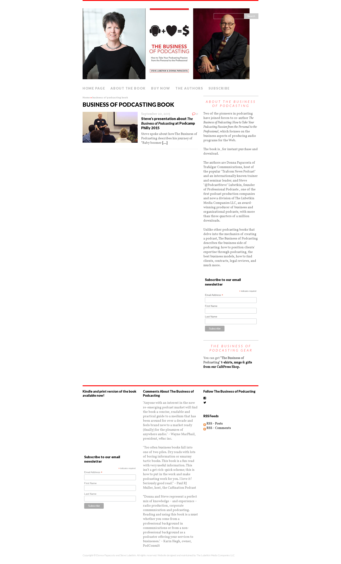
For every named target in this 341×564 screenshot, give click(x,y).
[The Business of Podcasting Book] (170, 43)
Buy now (160, 88)
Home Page (94, 88)
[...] (164, 143)
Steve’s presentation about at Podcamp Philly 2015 (168, 123)
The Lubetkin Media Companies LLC (215, 555)
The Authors (189, 88)
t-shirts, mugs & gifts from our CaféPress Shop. (227, 364)
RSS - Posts (214, 423)
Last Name (211, 316)
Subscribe (219, 88)
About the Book (128, 88)
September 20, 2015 (155, 114)
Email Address (214, 295)
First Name (211, 306)
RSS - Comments (218, 428)
